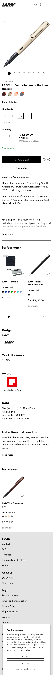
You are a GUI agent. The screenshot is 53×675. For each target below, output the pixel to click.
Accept (25, 656)
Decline (25, 662)
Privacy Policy (24, 649)
